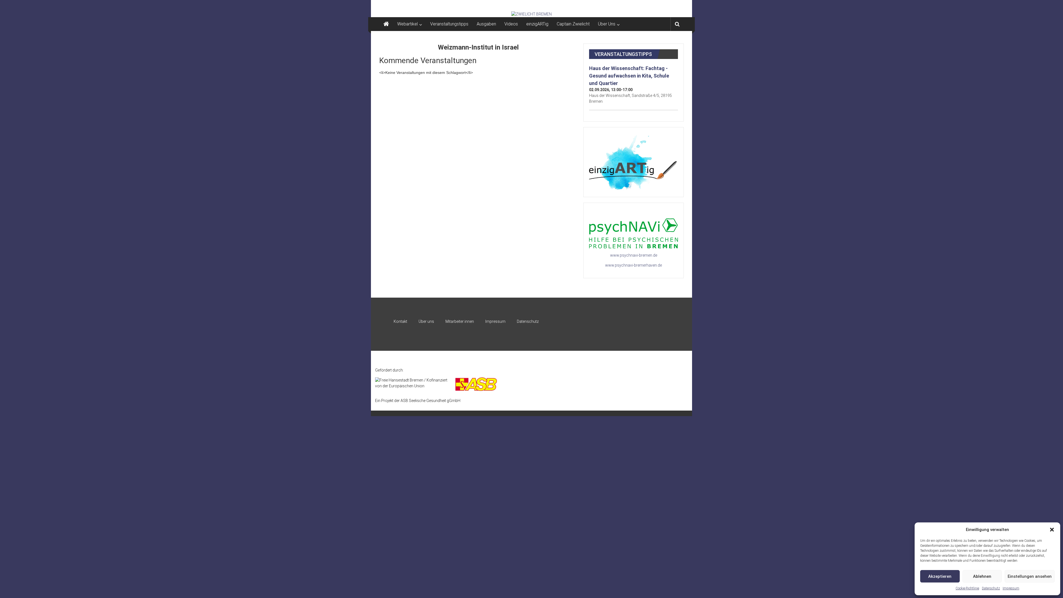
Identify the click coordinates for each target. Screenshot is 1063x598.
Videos (511, 24)
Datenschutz (991, 588)
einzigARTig (537, 24)
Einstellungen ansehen (1030, 576)
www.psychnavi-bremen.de (633, 255)
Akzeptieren (939, 576)
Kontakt (400, 321)
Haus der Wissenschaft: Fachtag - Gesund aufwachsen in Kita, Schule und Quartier (629, 75)
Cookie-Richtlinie (967, 588)
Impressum (1011, 588)
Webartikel (407, 24)
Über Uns (606, 24)
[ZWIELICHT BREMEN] (531, 14)
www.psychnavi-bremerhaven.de (633, 265)
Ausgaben (486, 24)
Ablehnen (982, 576)
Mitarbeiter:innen (459, 321)
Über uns (426, 321)
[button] (1052, 529)
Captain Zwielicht (573, 24)
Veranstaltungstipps (449, 24)
